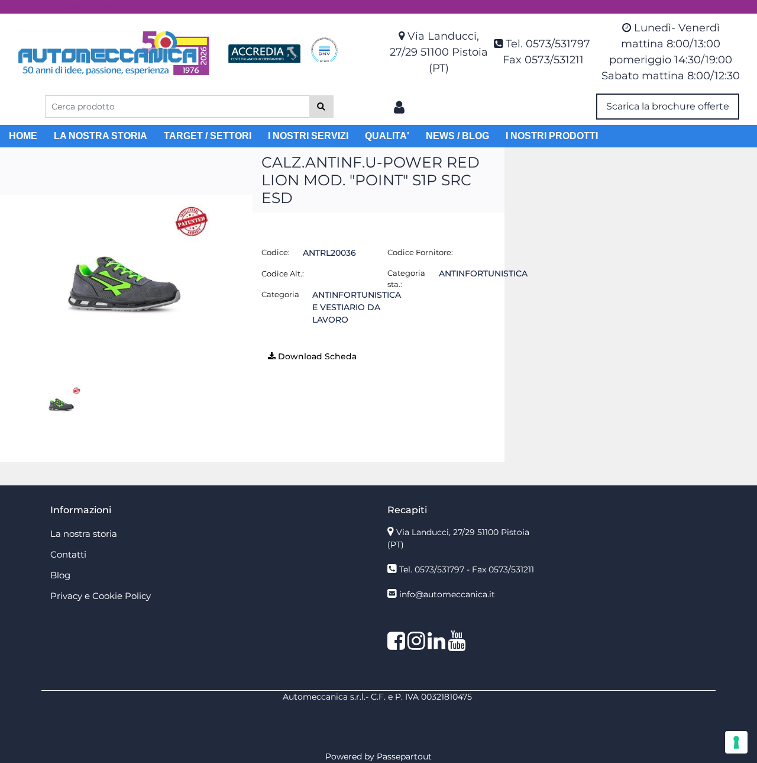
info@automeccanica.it (447, 594)
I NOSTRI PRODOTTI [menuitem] (552, 136)
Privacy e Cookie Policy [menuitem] (100, 595)
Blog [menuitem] (60, 575)
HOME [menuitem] (23, 136)
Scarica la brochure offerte (667, 106)
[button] (321, 106)
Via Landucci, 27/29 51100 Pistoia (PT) (439, 52)
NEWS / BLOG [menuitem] (457, 136)
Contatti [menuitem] (68, 554)
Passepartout (404, 756)
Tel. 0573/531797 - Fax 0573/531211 (466, 569)
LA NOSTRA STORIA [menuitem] (100, 136)
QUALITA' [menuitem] (387, 136)
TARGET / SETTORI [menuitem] (207, 136)
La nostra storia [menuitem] (83, 533)
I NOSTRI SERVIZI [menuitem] (308, 136)
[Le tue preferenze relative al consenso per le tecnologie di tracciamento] (736, 742)
